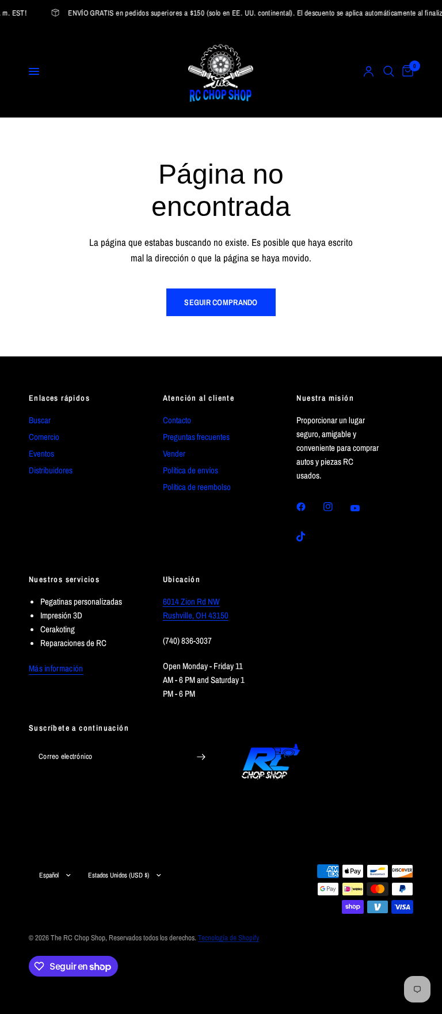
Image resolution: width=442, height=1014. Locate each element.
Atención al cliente (199, 398)
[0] (405, 71)
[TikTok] (309, 536)
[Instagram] (336, 506)
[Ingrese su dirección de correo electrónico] (200, 757)
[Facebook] (309, 506)
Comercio (44, 437)
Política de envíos (190, 470)
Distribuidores (51, 470)
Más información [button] (56, 668)
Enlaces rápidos (59, 398)
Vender (174, 453)
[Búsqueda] (388, 71)
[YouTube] (363, 508)
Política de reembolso (197, 487)
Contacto (177, 420)
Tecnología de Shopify (228, 938)
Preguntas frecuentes (196, 437)
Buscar (40, 420)
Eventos (41, 453)
